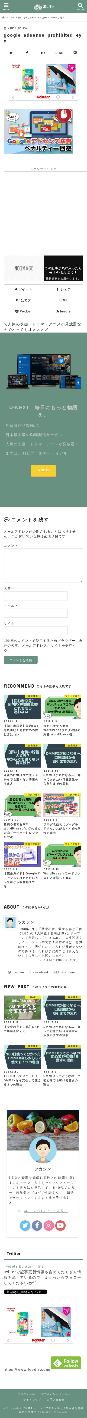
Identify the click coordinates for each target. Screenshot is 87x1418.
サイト (9, 623)
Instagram (66, 972)
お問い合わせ (55, 1399)
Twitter (18, 972)
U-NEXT (43, 470)
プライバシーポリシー (55, 1394)
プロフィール (26, 1394)
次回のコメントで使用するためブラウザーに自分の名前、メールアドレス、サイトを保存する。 (43, 645)
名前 (9, 588)
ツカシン (26, 922)
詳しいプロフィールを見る (46, 1211)
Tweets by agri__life (24, 1266)
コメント (11, 545)
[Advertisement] (45, 206)
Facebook (41, 972)
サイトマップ (32, 1399)
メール (10, 606)
